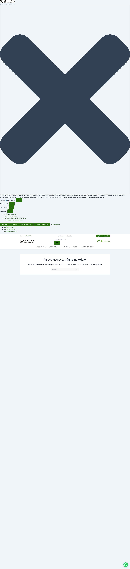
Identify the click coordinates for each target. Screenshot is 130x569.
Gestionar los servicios (10, 216)
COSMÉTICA (66, 247)
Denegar (14, 224)
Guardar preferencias (42, 224)
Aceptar (4, 224)
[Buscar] (57, 243)
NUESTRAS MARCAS (87, 247)
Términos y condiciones (10, 231)
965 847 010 (29, 236)
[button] (65, 99)
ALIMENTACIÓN (41, 247)
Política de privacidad (10, 229)
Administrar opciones (10, 214)
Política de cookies (9, 227)
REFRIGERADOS (53, 247)
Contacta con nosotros (65, 236)
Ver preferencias (26, 224)
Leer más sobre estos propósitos (13, 220)
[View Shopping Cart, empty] (97, 241)
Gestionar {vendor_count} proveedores (15, 218)
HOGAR (75, 247)
